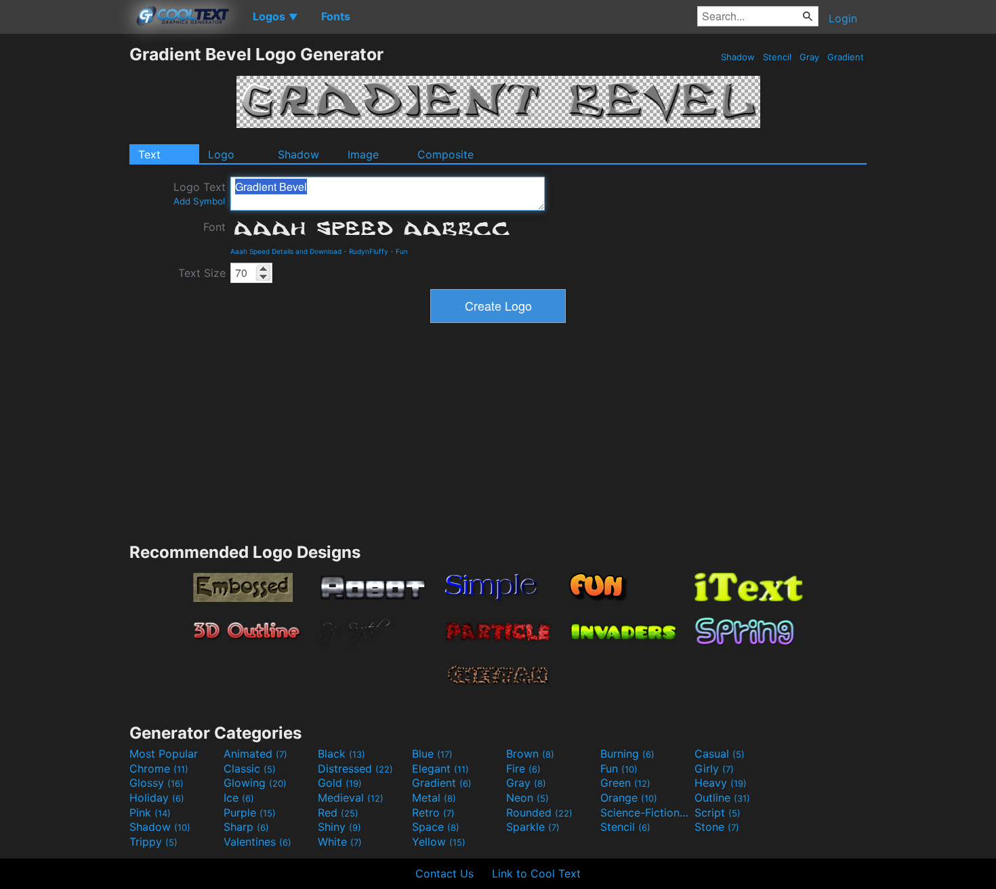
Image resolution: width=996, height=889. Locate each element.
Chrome (158, 768)
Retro (433, 812)
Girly (714, 768)
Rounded (539, 812)
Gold (340, 782)
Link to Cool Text (536, 873)
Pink (150, 812)
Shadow (738, 56)
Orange (628, 797)
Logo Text (199, 193)
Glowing (255, 782)
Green (625, 782)
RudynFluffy (368, 251)
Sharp (246, 826)
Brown (530, 753)
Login (843, 18)
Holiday (156, 797)
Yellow (438, 841)
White (340, 841)
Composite (445, 154)
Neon (527, 797)
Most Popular (163, 753)
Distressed (355, 768)
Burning (627, 753)
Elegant (440, 768)
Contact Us (444, 873)
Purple (250, 812)
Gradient (846, 56)
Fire (523, 768)
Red (338, 812)
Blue (432, 753)
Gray (809, 56)
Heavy (720, 782)
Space (435, 826)
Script (717, 812)
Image (363, 154)
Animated (255, 753)
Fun (402, 251)
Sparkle (533, 826)
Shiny (339, 826)
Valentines (257, 841)
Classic (250, 768)
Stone (716, 826)
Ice (239, 797)
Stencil (777, 56)
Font (214, 227)
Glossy (156, 782)
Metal (434, 797)
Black (341, 753)
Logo (221, 154)
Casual (719, 753)
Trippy (153, 841)
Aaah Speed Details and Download (285, 251)
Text (149, 154)
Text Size (202, 273)
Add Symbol (199, 201)
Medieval (350, 797)
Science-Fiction (645, 812)
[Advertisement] (64, 247)
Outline (722, 797)
